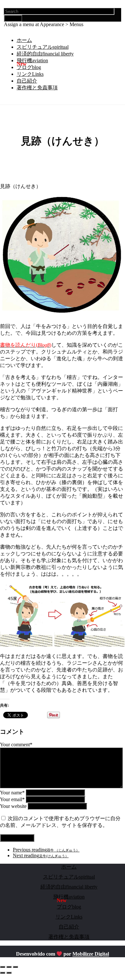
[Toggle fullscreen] (9, 967)
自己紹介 (27, 81)
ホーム (24, 40)
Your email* (12, 799)
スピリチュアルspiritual (43, 47)
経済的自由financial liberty (45, 53)
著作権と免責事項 (37, 87)
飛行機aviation (32, 60)
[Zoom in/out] (15, 967)
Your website (13, 806)
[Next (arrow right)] (9, 973)
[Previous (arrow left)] (2, 973)
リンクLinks (30, 74)
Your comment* (16, 744)
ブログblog (29, 67)
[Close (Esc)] (2, 967)
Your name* (12, 792)
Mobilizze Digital (90, 954)
